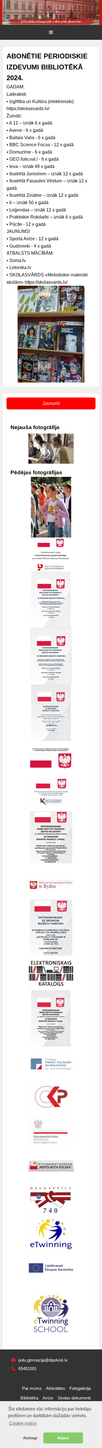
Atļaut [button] (63, 1438)
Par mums (32, 1388)
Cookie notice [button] (23, 1423)
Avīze (47, 1397)
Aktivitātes (55, 1388)
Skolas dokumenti (74, 1397)
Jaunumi (51, 403)
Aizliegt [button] (30, 1438)
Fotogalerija (80, 1388)
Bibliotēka (29, 1397)
